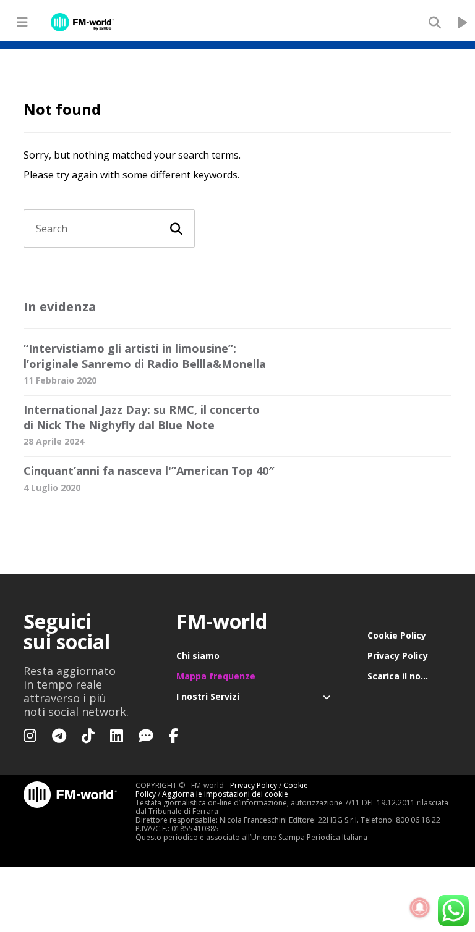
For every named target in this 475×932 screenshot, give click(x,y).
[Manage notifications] (420, 908)
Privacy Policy (397, 655)
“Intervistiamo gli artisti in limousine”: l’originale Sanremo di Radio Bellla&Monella (145, 356)
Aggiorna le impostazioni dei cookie (225, 794)
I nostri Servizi (207, 696)
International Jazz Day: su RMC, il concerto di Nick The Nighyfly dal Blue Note (142, 417)
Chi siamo (198, 655)
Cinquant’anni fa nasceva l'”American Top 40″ (149, 470)
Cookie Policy (396, 635)
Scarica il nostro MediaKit (409, 676)
